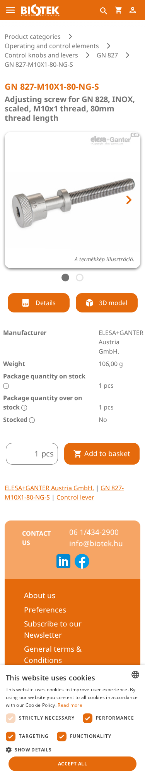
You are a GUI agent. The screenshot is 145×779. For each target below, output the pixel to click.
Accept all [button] (72, 763)
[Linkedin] (63, 562)
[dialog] (72, 722)
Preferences (45, 610)
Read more (70, 705)
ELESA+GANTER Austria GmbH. (49, 488)
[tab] (65, 277)
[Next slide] (128, 200)
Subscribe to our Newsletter (53, 629)
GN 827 (107, 55)
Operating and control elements (52, 46)
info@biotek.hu (96, 543)
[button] (72, 749)
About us (39, 595)
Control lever (75, 497)
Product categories (33, 36)
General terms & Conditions (53, 654)
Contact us (36, 538)
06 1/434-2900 (94, 532)
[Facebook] (82, 562)
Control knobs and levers (41, 55)
